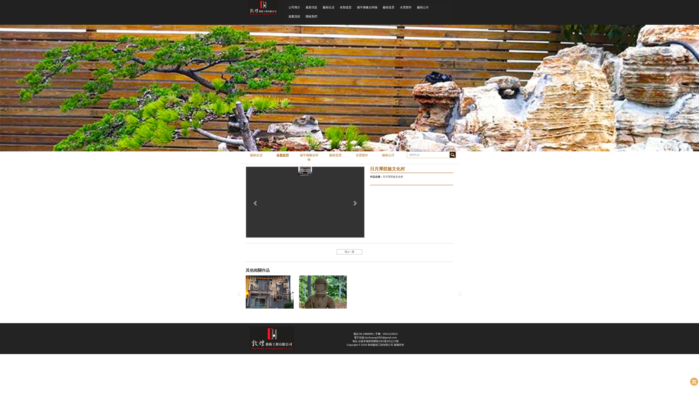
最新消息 (311, 7)
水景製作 (406, 7)
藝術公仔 (423, 7)
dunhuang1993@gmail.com (381, 337)
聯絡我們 (311, 16)
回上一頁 (349, 251)
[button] (255, 202)
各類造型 (346, 7)
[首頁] (263, 7)
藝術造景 (388, 7)
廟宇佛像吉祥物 (367, 7)
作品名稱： (376, 176)
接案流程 (294, 16)
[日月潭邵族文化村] (305, 197)
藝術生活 (328, 7)
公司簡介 (294, 7)
